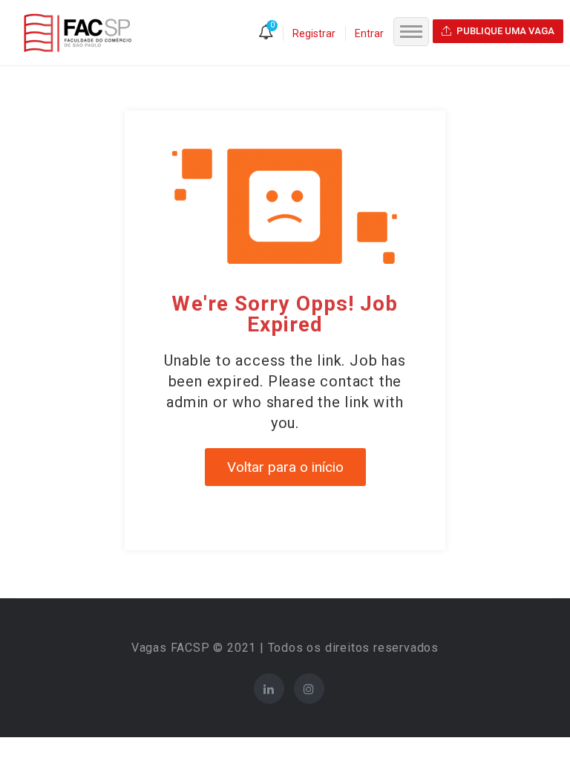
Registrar (313, 33)
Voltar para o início (285, 467)
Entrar (369, 33)
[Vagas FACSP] (77, 32)
